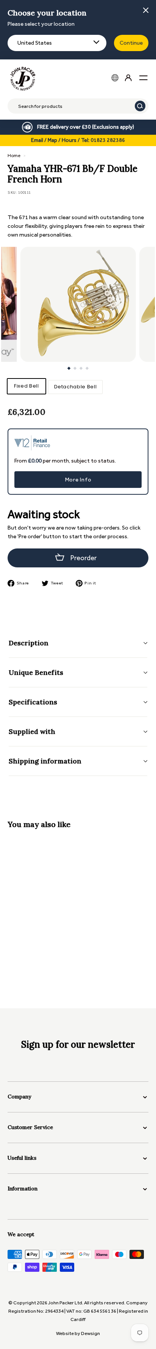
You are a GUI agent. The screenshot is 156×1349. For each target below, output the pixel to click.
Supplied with (32, 731)
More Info (78, 479)
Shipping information (45, 761)
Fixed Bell (26, 385)
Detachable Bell (75, 386)
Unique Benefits (36, 672)
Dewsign (90, 1333)
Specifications (33, 702)
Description (28, 643)
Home (14, 155)
